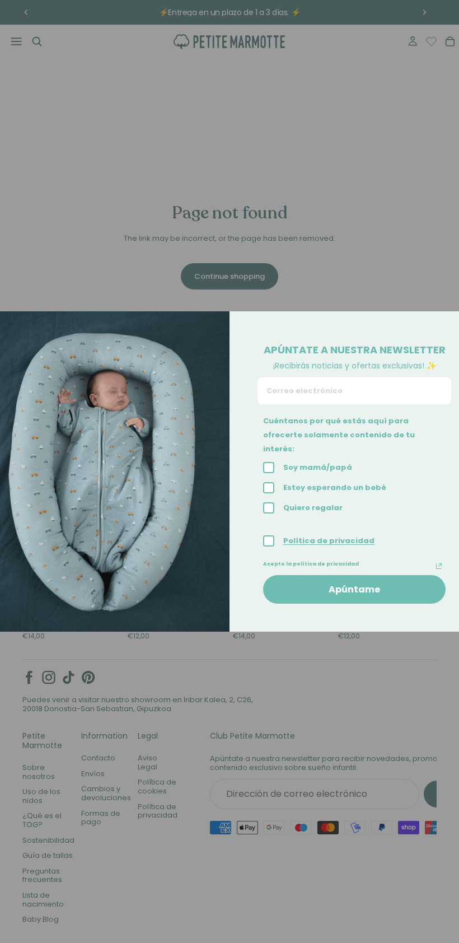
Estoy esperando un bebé (334, 487)
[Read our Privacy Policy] (439, 566)
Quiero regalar (313, 507)
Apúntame (354, 589)
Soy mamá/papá (317, 467)
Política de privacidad (328, 540)
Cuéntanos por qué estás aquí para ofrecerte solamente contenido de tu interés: (339, 435)
